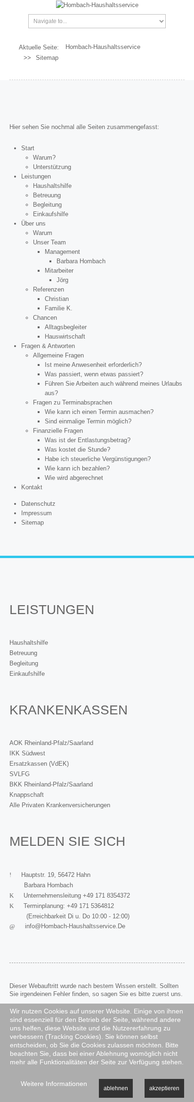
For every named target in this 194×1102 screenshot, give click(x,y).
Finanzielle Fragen (58, 430)
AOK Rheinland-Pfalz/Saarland (51, 742)
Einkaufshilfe (50, 214)
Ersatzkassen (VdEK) (39, 763)
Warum (42, 232)
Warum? (44, 157)
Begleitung (47, 204)
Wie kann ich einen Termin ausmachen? (99, 411)
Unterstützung (52, 166)
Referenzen (48, 289)
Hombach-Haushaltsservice (102, 46)
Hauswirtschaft (65, 336)
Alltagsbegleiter (66, 327)
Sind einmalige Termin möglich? (88, 421)
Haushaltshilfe (52, 185)
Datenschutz (38, 503)
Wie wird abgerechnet (74, 477)
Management (62, 251)
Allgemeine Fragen (58, 355)
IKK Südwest (27, 753)
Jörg (62, 280)
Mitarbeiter (59, 270)
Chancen (45, 317)
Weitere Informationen (54, 1083)
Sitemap (32, 522)
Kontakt (31, 487)
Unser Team (49, 242)
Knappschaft (26, 794)
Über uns (33, 223)
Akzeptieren (164, 1088)
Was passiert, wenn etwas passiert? (94, 374)
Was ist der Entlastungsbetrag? (87, 440)
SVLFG (19, 774)
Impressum (36, 513)
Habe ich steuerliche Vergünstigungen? (98, 458)
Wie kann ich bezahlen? (77, 468)
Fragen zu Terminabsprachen (72, 402)
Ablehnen (116, 1088)
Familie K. (59, 308)
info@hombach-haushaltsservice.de (75, 926)
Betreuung (47, 195)
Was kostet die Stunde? (77, 449)
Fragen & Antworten (48, 345)
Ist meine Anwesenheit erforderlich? (93, 364)
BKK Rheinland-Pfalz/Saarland (51, 784)
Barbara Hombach (81, 261)
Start (27, 148)
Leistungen (36, 176)
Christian (57, 298)
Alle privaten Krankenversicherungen (59, 805)
